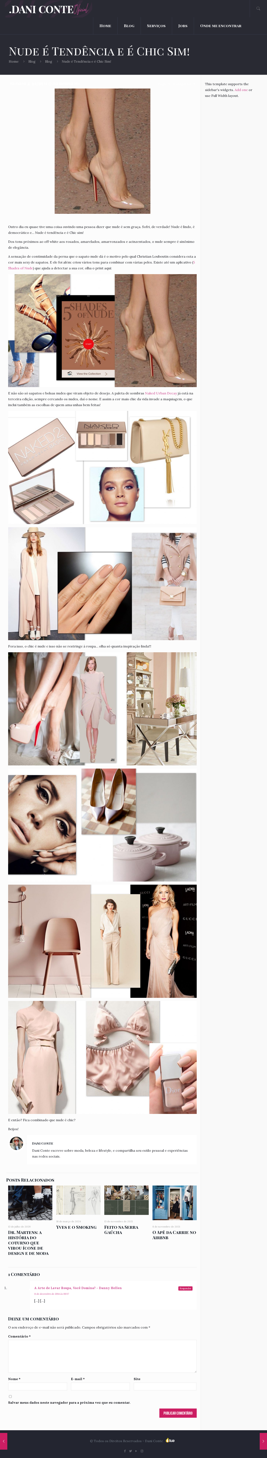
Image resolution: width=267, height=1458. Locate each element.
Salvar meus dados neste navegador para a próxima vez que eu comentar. (69, 1402)
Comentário (19, 1336)
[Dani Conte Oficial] (57, 8)
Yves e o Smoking (76, 1227)
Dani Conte (38, 84)
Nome (14, 1379)
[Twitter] (130, 1451)
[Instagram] (142, 1451)
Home (14, 61)
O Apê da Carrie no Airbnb (174, 1234)
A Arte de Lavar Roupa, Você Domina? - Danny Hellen (78, 1288)
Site (137, 1379)
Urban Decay (166, 393)
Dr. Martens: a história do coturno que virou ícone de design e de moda (28, 1242)
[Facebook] (125, 1451)
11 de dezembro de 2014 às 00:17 (51, 1293)
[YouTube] (136, 1451)
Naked (150, 393)
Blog (31, 61)
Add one (241, 90)
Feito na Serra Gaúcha (121, 1229)
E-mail (78, 1379)
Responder (185, 1288)
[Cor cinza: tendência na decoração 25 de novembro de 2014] (3, 1441)
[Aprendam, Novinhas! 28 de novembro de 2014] (263, 1441)
